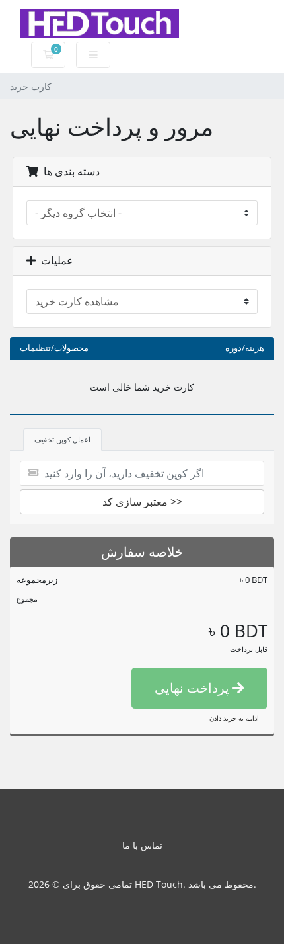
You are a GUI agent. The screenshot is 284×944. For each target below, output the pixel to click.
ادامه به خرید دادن (234, 718)
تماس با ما (142, 845)
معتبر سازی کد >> (142, 501)
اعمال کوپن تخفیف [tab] (62, 439)
